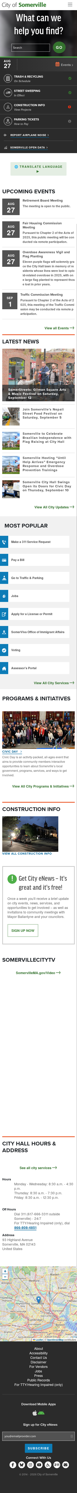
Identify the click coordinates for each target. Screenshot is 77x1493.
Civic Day (10, 751)
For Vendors (38, 1366)
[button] (38, 169)
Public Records (38, 1380)
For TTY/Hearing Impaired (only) (38, 1384)
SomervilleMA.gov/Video (35, 972)
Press (38, 1375)
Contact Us (38, 1357)
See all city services (35, 1167)
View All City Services (51, 682)
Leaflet (39, 1339)
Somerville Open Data (27, 148)
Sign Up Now (22, 930)
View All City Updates (51, 507)
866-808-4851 (25, 1227)
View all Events (56, 328)
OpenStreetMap (55, 1339)
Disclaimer (38, 1362)
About (38, 1348)
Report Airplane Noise (28, 135)
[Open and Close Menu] (70, 4)
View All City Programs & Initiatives (40, 786)
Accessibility (38, 1353)
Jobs (38, 1371)
